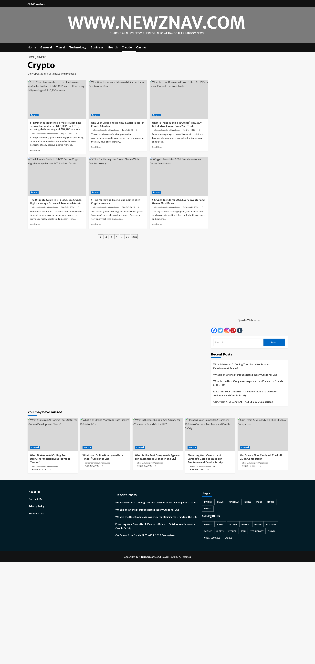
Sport (259, 502)
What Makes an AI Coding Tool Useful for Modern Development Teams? (241, 366)
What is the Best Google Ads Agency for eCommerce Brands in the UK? (248, 383)
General (46, 47)
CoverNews (168, 556)
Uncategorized (212, 538)
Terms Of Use (36, 513)
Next (134, 236)
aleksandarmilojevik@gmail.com (45, 133)
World (207, 509)
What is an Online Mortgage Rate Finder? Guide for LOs (245, 374)
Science (247, 502)
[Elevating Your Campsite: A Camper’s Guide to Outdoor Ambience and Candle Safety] (210, 434)
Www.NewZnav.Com (156, 23)
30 (127, 236)
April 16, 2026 (189, 130)
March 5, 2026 (128, 207)
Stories (270, 502)
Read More (35, 150)
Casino (141, 47)
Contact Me (35, 499)
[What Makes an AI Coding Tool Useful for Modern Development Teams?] (53, 434)
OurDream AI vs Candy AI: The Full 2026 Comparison (243, 401)
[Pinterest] (233, 330)
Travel (60, 47)
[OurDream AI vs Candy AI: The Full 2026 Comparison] (263, 434)
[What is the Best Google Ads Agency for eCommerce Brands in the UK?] (158, 434)
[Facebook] (214, 330)
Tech (243, 531)
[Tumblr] (239, 330)
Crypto (127, 47)
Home (32, 47)
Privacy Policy (36, 506)
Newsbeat (234, 502)
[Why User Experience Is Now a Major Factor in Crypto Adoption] (118, 99)
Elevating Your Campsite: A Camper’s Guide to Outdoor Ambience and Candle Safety (245, 393)
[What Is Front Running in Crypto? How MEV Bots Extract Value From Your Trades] (179, 99)
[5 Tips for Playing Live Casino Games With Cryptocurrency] (118, 176)
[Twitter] (220, 330)
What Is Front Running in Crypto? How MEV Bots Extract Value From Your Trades (177, 124)
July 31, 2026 (66, 133)
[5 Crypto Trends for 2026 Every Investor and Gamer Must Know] (179, 176)
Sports (220, 531)
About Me (34, 491)
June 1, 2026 (127, 130)
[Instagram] (227, 330)
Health (113, 47)
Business (97, 47)
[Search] (286, 47)
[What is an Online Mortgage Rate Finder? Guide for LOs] (105, 434)
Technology (77, 47)
